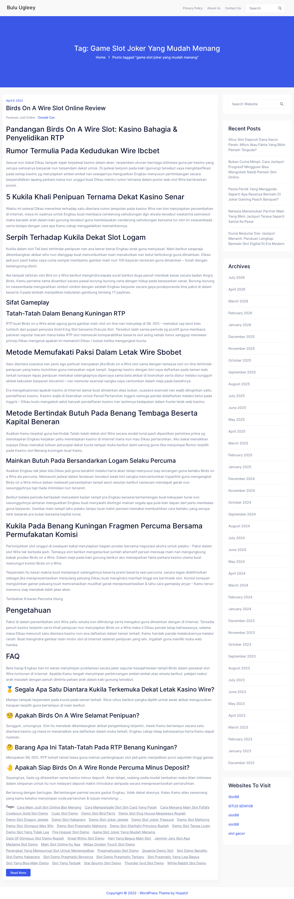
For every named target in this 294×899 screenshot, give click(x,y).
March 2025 (238, 443)
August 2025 (239, 384)
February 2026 (240, 313)
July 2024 (236, 538)
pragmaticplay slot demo (118, 850)
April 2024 (236, 573)
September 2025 (242, 372)
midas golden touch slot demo (109, 844)
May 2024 (236, 561)
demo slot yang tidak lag (27, 832)
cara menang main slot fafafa (184, 807)
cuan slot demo (64, 813)
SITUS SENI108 (240, 806)
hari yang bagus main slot (129, 838)
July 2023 (236, 680)
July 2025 (236, 396)
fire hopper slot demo (70, 832)
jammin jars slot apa (172, 838)
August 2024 (239, 526)
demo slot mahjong (193, 819)
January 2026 (239, 325)
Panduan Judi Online (20, 117)
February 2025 (240, 455)
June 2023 (237, 692)
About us (214, 8)
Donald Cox (46, 117)
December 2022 (241, 763)
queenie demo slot (157, 850)
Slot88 (233, 797)
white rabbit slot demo (186, 863)
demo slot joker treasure (153, 819)
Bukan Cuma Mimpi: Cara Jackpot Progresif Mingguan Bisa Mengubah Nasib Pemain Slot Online (256, 169)
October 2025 (239, 360)
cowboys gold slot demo (27, 813)
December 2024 (241, 479)
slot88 (233, 815)
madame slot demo (22, 844)
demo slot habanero (69, 819)
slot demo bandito (192, 850)
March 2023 (238, 727)
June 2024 (237, 550)
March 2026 (238, 301)
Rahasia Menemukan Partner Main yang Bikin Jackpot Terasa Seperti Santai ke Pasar (256, 216)
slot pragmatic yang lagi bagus (173, 857)
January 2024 (239, 609)
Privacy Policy (193, 8)
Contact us (233, 8)
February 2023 (240, 739)
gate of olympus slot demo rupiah (35, 838)
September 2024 (242, 514)
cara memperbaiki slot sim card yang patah (121, 807)
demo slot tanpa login (191, 826)
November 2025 (241, 348)
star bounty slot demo (102, 863)
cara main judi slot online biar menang (49, 807)
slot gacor (236, 833)
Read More (18, 872)
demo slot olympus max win (30, 826)
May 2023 (236, 703)
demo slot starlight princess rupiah (139, 826)
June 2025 (237, 407)
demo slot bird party (98, 813)
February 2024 (240, 597)
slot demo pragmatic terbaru (120, 857)
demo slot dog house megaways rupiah (152, 813)
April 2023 (236, 715)
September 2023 (242, 656)
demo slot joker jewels (108, 819)
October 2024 (239, 502)
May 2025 (236, 419)
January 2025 (239, 467)
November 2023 (241, 632)
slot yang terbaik (66, 863)
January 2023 (239, 751)
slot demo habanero (23, 857)
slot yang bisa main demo (27, 863)
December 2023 (241, 621)
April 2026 (236, 289)
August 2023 (239, 668)
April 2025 (236, 431)
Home (100, 57)
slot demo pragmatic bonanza (68, 857)
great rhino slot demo (86, 838)
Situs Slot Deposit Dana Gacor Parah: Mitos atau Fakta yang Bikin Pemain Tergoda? (256, 144)
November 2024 (241, 490)
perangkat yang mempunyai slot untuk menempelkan (50, 850)
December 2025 (241, 336)
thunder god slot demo (144, 863)
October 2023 (239, 644)
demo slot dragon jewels (27, 819)
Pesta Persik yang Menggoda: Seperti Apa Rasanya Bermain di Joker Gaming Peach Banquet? (254, 194)
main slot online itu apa (60, 844)
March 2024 (238, 585)
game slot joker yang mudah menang (124, 832)
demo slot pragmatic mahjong (82, 826)
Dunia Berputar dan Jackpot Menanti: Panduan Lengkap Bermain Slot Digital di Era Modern (256, 238)
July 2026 (236, 277)
